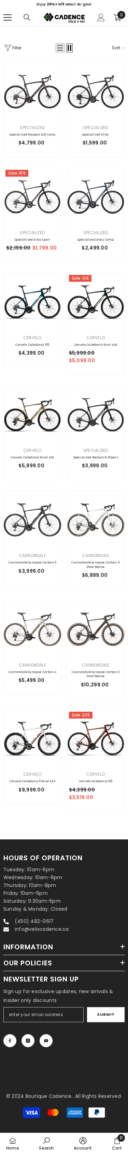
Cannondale (32, 555)
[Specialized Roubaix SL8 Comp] (32, 92)
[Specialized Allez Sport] (32, 197)
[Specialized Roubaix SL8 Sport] (96, 414)
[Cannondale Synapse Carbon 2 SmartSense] (96, 629)
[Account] (101, 17)
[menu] (7, 17)
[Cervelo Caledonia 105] (32, 302)
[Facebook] (9, 1040)
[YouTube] (46, 1040)
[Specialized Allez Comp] (96, 197)
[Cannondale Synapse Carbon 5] (32, 519)
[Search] (27, 17)
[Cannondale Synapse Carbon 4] (32, 629)
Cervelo (32, 338)
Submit (105, 1014)
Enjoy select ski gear (64, 4)
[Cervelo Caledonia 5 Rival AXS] (32, 739)
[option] (64, 4)
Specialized (32, 127)
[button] (60, 47)
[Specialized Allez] (96, 92)
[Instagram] (28, 1040)
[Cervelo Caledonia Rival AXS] (96, 302)
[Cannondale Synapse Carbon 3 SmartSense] (96, 519)
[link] (46, 1143)
